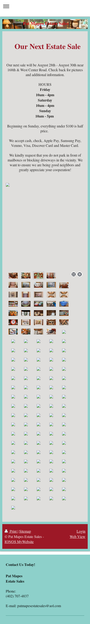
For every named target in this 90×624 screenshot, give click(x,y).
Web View (77, 536)
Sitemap (25, 531)
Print (13, 531)
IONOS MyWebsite (19, 541)
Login (81, 531)
